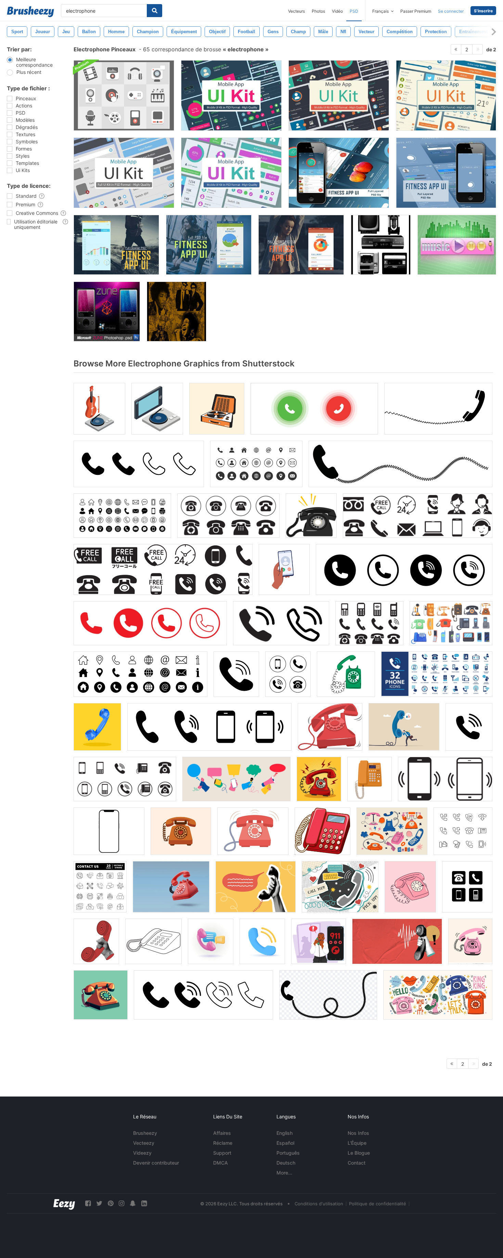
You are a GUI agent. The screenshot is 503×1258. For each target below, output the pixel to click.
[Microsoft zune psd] (107, 311)
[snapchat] (133, 1203)
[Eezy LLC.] (64, 1203)
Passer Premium (415, 11)
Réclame (222, 1143)
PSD (354, 11)
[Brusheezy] (30, 11)
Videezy (142, 1153)
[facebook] (88, 1203)
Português (288, 1153)
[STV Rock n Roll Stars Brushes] (176, 311)
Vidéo (337, 11)
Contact (356, 1163)
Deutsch (285, 1163)
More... (284, 1173)
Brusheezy (145, 1133)
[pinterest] (110, 1203)
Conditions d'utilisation (319, 1203)
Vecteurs (296, 11)
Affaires (222, 1133)
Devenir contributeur (156, 1163)
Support (222, 1153)
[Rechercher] (154, 10)
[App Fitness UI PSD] (338, 173)
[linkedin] (144, 1203)
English (284, 1133)
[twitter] (99, 1203)
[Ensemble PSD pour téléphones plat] (124, 95)
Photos (318, 11)
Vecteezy (143, 1143)
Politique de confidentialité (377, 1203)
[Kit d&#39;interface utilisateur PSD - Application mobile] (231, 95)
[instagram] (121, 1203)
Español (285, 1143)
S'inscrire (483, 10)
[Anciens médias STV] (381, 245)
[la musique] (456, 245)
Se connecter (451, 11)
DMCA (220, 1163)
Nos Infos (358, 1133)
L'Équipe (357, 1143)
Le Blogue (359, 1153)
